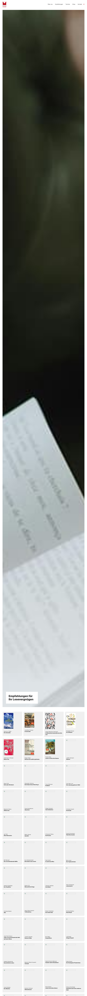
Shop (73, 4)
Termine (67, 4)
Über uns (50, 4)
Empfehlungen (59, 4)
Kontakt (80, 4)
